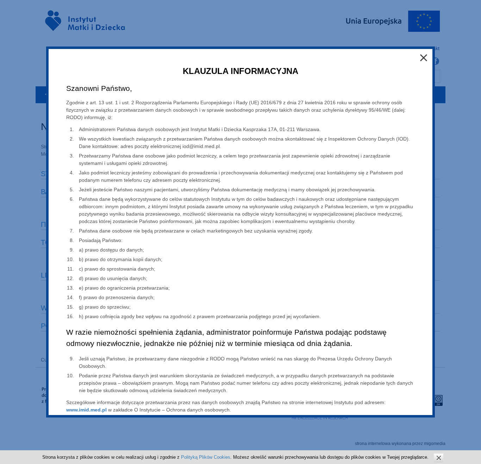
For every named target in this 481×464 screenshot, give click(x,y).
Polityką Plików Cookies (205, 457)
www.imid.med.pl (86, 410)
